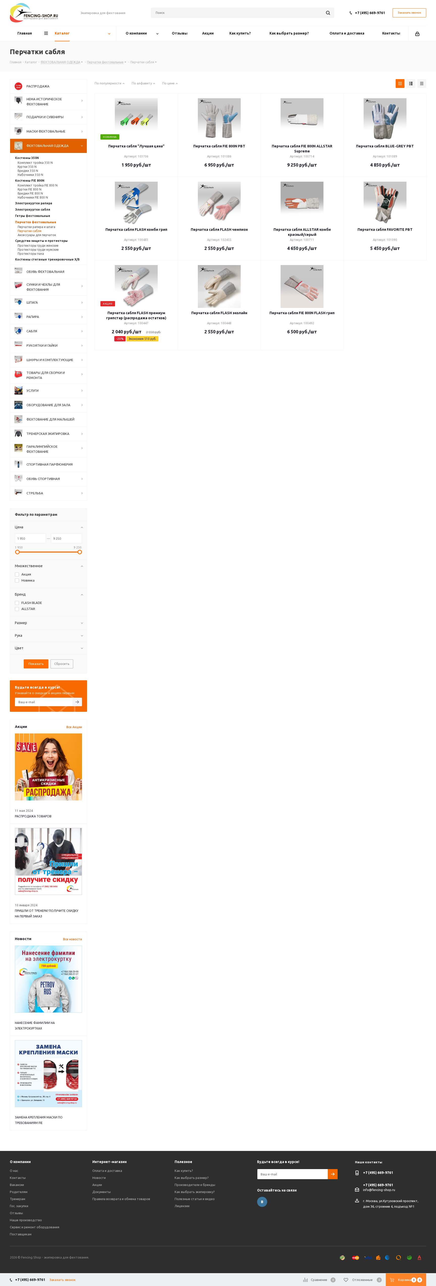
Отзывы (16, 1213)
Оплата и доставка (107, 1170)
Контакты (18, 1177)
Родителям (19, 1192)
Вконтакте (262, 1202)
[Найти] (328, 13)
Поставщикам (21, 1234)
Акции (97, 1184)
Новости (99, 1177)
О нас (14, 1170)
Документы (101, 1192)
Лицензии (182, 1206)
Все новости (72, 939)
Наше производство (26, 1220)
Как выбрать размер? (192, 1177)
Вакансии (17, 1184)
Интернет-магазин (109, 1162)
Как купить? (184, 1170)
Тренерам (17, 1199)
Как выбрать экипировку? (195, 1192)
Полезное (183, 1162)
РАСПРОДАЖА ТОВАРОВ (33, 816)
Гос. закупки (19, 1206)
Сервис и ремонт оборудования (34, 1227)
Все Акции (74, 727)
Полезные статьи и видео (195, 1199)
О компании (20, 1162)
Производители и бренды (195, 1184)
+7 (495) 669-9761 (370, 13)
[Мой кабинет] (417, 33)
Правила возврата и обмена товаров (121, 1199)
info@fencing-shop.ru (379, 1190)
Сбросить (61, 663)
